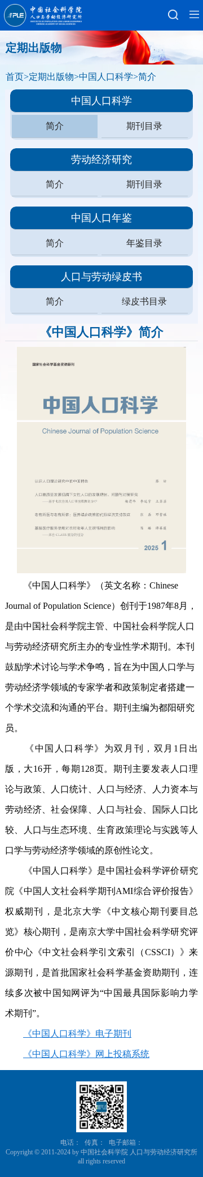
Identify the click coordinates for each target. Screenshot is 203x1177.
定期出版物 (51, 76)
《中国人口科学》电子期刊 (77, 1033)
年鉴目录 (144, 243)
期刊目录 (144, 126)
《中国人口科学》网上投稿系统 (86, 1054)
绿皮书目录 (144, 301)
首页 (15, 76)
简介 (147, 76)
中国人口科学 (106, 76)
